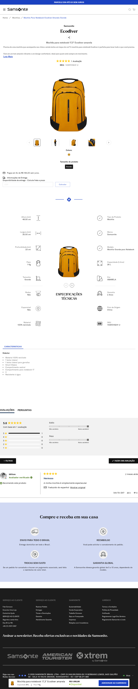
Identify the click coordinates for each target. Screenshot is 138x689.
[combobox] (128, 675)
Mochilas (16, 18)
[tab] (13, 347)
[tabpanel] (69, 373)
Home (5, 18)
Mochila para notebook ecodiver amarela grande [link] (45, 18)
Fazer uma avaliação (126, 461)
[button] (69, 61)
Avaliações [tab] (7, 411)
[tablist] (69, 347)
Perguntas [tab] (25, 411)
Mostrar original (77, 487)
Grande (69, 167)
